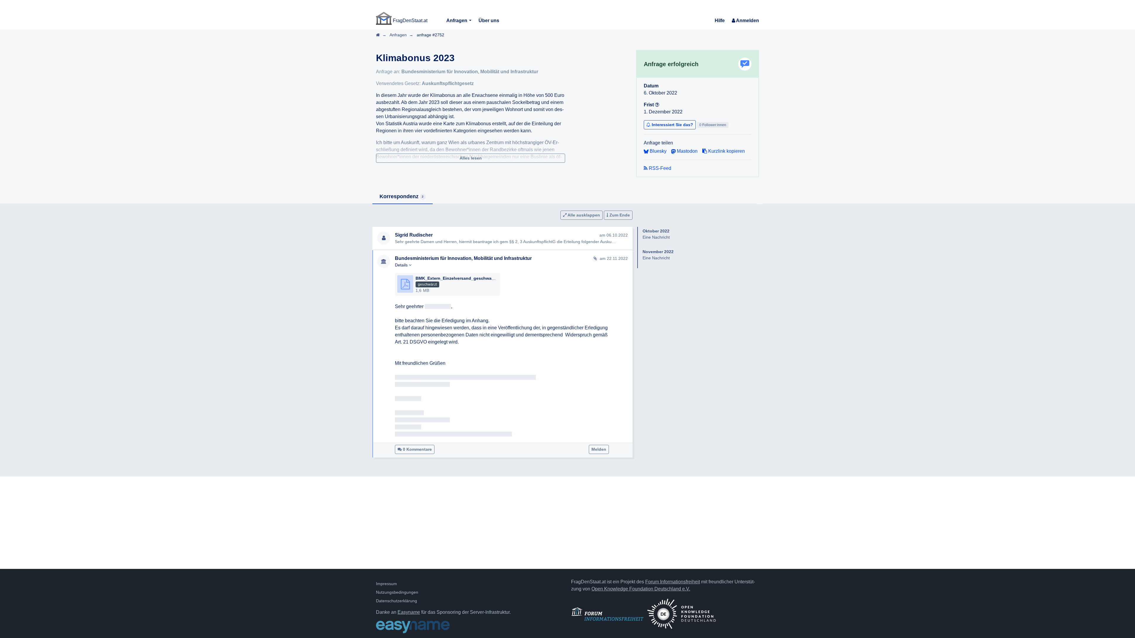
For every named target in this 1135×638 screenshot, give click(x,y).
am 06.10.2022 (613, 235)
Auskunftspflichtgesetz (448, 83)
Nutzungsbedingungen (397, 592)
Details (402, 265)
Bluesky (657, 151)
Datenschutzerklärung (396, 600)
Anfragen (457, 20)
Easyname (409, 612)
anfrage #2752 (430, 34)
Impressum (386, 583)
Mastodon (687, 151)
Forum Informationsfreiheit (672, 581)
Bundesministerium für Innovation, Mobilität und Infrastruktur (469, 71)
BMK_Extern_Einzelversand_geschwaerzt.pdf (461, 278)
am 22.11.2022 (614, 258)
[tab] (402, 197)
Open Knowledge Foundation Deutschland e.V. (640, 588)
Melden (598, 449)
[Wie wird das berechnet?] (657, 104)
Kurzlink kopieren (726, 151)
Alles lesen (471, 158)
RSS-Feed (659, 168)
